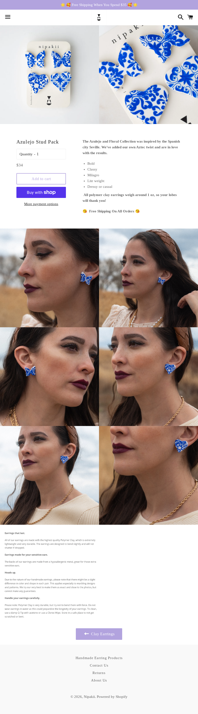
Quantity (26, 154)
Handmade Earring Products (99, 658)
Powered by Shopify (112, 697)
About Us (99, 680)
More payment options (41, 204)
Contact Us (99, 665)
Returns (98, 673)
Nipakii (89, 697)
